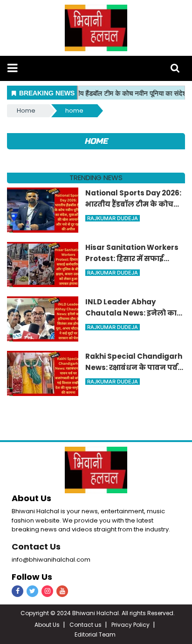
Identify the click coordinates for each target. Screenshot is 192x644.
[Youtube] (62, 591)
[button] (12, 68)
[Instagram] (47, 591)
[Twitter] (32, 591)
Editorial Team (95, 634)
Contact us (85, 625)
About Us (47, 625)
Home (26, 110)
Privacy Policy (130, 625)
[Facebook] (17, 591)
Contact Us (36, 546)
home (74, 110)
